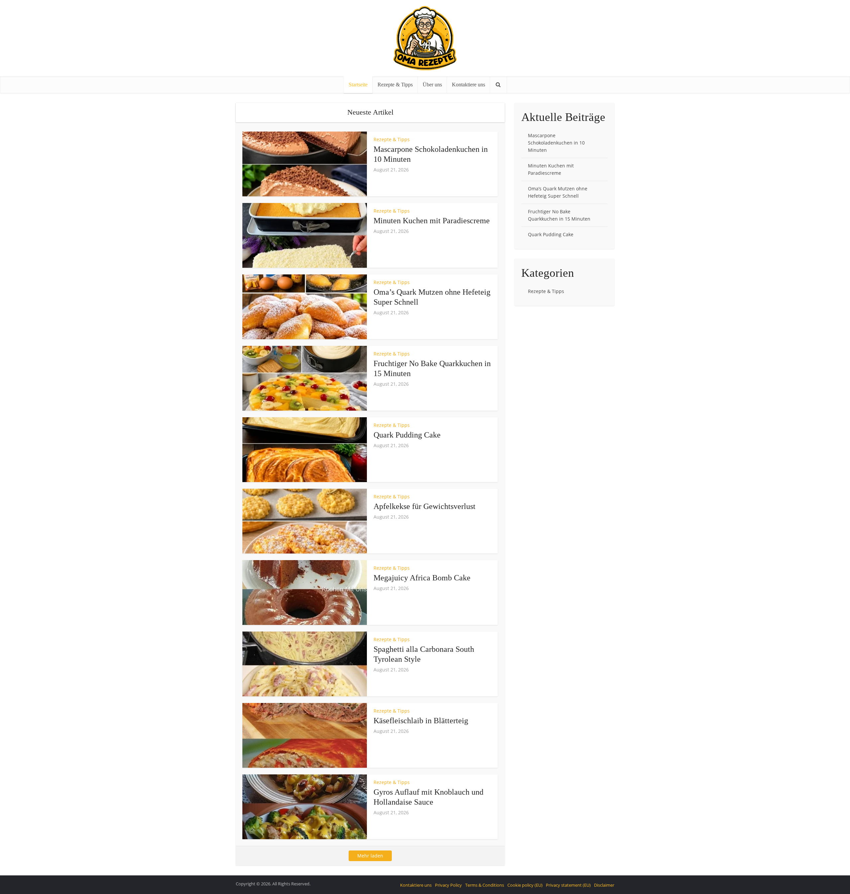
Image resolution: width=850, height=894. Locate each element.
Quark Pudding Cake (407, 435)
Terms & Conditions (484, 885)
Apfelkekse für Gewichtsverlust (424, 506)
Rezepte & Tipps (395, 84)
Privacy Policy (448, 885)
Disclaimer (604, 885)
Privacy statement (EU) (568, 885)
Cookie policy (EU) (525, 885)
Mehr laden (370, 855)
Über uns (432, 84)
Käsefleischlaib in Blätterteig (421, 720)
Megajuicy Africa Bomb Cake (422, 577)
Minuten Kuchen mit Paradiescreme (432, 220)
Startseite (358, 84)
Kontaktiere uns (468, 84)
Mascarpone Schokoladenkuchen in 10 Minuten (556, 142)
